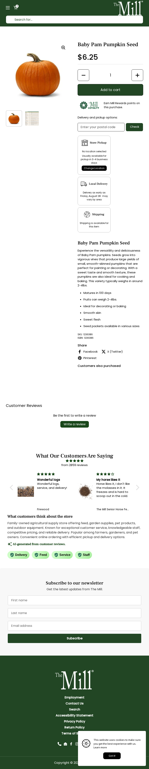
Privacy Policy (74, 721)
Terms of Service (75, 733)
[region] (38, 74)
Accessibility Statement (74, 715)
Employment (74, 697)
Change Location (94, 168)
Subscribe (104, 638)
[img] (74, 461)
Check (134, 127)
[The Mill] (128, 8)
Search (74, 709)
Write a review (75, 424)
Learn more (100, 747)
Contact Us (75, 703)
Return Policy (74, 727)
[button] (15, 8)
